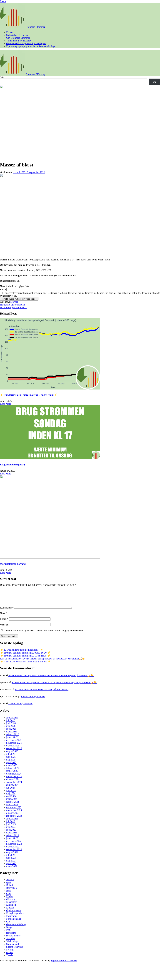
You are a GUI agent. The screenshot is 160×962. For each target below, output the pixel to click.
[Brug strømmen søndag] (50, 458)
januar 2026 (12, 737)
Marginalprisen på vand (13, 564)
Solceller (10, 938)
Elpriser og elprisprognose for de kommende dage (30, 46)
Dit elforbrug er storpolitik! (13, 307)
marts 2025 (11, 765)
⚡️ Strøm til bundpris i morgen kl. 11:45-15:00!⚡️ (25, 655)
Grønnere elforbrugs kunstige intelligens (26, 43)
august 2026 (12, 717)
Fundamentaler (13, 918)
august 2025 (12, 751)
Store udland (12, 944)
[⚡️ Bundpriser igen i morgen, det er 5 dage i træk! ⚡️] (50, 388)
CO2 (8, 893)
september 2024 (14, 782)
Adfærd (10, 879)
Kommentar (7, 607)
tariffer (9, 952)
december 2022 (13, 841)
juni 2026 (11, 723)
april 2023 (11, 829)
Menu (3, 1)
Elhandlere (11, 902)
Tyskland (10, 955)
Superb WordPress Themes (64, 960)
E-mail (4, 619)
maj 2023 (10, 827)
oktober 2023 (12, 813)
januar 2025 (12, 771)
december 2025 (13, 740)
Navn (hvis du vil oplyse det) (14, 286)
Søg (2, 77)
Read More (5, 403)
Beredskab (11, 888)
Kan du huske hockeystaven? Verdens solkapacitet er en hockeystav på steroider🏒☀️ (42, 658)
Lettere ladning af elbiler (33, 696)
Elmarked (11, 904)
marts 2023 (11, 832)
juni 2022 (11, 857)
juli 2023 (10, 821)
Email (3, 289)
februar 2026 (12, 734)
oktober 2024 (12, 779)
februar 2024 (12, 801)
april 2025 (11, 762)
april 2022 (11, 863)
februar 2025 (12, 768)
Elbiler (9, 896)
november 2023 (14, 810)
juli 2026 (10, 720)
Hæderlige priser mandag (12, 304)
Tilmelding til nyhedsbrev (18, 40)
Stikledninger (12, 941)
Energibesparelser (15, 913)
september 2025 (14, 748)
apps (8, 882)
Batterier (10, 885)
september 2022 (14, 849)
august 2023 (12, 818)
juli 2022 (10, 855)
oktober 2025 (12, 745)
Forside (10, 32)
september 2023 (14, 815)
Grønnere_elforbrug (16, 924)
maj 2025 (10, 759)
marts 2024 (11, 799)
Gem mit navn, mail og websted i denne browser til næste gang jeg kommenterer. (43, 630)
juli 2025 (10, 754)
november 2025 (14, 742)
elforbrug (10, 899)
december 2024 (13, 773)
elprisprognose (13, 910)
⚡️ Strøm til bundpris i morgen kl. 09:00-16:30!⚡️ (25, 652)
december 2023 (13, 807)
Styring (9, 949)
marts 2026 (11, 731)
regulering (11, 932)
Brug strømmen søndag (12, 464)
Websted (4, 624)
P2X (8, 930)
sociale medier (13, 935)
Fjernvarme (12, 916)
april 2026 (11, 728)
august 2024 (12, 785)
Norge (9, 927)
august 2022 (12, 852)
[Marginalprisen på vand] (50, 557)
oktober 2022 (12, 846)
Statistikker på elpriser (17, 35)
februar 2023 (12, 835)
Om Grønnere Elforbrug (18, 37)
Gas (8, 921)
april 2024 (11, 796)
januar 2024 (12, 804)
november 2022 (14, 843)
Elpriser (14, 302)
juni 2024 (11, 790)
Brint (8, 890)
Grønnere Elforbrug (35, 27)
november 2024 (14, 776)
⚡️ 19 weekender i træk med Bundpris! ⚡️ (21, 649)
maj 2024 (10, 793)
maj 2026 (10, 726)
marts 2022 (11, 866)
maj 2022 (10, 860)
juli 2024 (10, 787)
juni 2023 (11, 824)
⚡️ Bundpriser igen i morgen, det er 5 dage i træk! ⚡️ (28, 395)
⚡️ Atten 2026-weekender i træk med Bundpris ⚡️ (25, 661)
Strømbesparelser (14, 946)
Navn (3, 613)
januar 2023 (12, 838)
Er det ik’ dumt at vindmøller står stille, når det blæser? (41, 689)
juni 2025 (11, 756)
